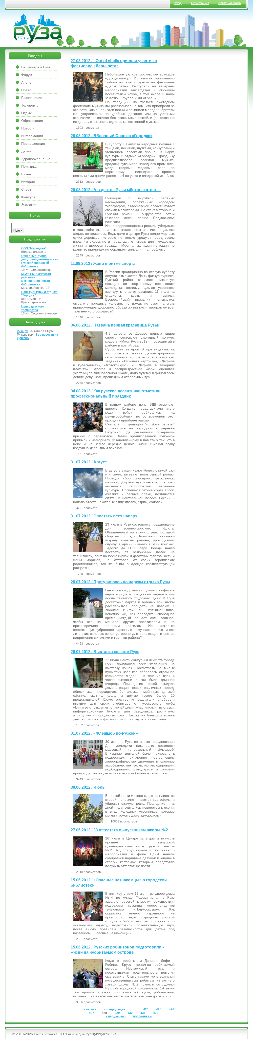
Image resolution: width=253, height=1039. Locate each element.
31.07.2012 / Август (89, 462)
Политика (29, 166)
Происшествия (33, 144)
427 (91, 1013)
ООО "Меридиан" (33, 248)
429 (117, 1013)
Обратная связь (229, 3)
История (28, 182)
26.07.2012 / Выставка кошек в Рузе (105, 652)
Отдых (26, 113)
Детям (26, 151)
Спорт (26, 189)
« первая (90, 1009)
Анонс (26, 82)
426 (171, 1009)
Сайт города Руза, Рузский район (38, 29)
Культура (28, 197)
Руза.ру (22, 331)
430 (130, 1013)
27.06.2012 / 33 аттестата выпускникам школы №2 (119, 830)
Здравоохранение (35, 159)
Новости (28, 128)
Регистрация (200, 3)
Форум (26, 75)
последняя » (142, 1016)
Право (26, 90)
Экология (28, 205)
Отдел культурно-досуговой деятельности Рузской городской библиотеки (39, 261)
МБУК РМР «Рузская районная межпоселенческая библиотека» (36, 279)
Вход (178, 3)
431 (143, 1013)
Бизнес (27, 174)
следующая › (116, 1016)
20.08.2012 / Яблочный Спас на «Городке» (111, 136)
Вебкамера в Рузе (35, 67)
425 (158, 1009)
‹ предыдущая (114, 1009)
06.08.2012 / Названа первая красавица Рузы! (115, 325)
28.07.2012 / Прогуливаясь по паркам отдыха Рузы (120, 582)
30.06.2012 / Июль (88, 787)
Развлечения (31, 98)
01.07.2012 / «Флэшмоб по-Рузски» (104, 733)
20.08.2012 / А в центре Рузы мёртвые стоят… (116, 190)
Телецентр (30, 105)
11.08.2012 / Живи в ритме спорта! (104, 263)
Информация (32, 136)
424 (145, 1009)
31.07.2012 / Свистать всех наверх (104, 516)
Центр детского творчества (32, 308)
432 (155, 1013)
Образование (32, 121)
